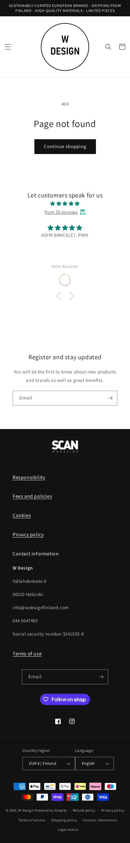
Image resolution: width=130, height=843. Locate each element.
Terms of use (27, 653)
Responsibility (29, 477)
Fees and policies (32, 496)
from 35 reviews (61, 212)
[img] (65, 203)
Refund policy (84, 810)
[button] (8, 47)
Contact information (100, 820)
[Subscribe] (110, 398)
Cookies (22, 515)
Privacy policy (28, 534)
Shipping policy (64, 820)
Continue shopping (65, 146)
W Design (26, 810)
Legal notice (68, 829)
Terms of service (32, 820)
